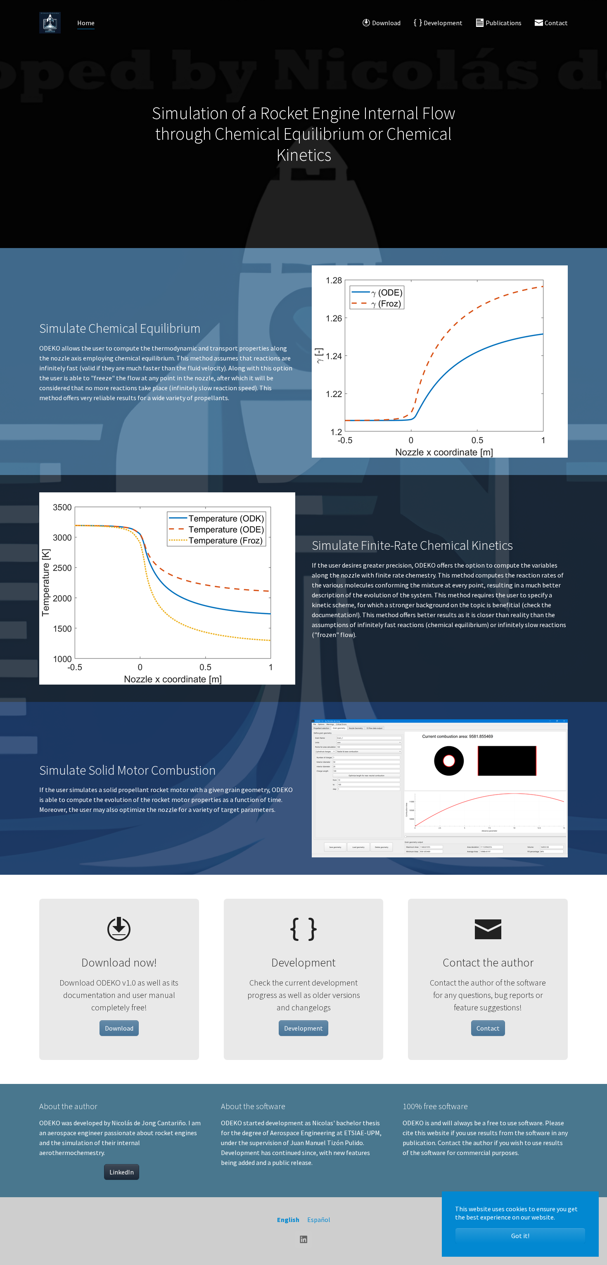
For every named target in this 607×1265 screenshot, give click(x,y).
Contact (488, 1028)
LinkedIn (121, 1172)
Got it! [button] (520, 1236)
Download (119, 1028)
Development (303, 1028)
